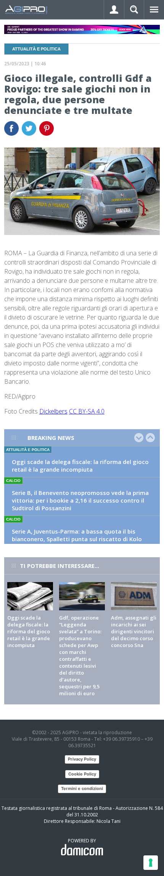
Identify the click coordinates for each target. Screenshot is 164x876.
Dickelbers (53, 411)
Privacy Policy (82, 759)
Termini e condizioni (82, 788)
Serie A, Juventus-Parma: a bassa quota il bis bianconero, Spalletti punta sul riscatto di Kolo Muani (77, 538)
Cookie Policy (82, 774)
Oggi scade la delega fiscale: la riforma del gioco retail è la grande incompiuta (80, 465)
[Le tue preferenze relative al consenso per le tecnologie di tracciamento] (150, 862)
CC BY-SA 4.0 (87, 411)
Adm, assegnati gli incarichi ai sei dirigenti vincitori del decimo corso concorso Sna (133, 631)
